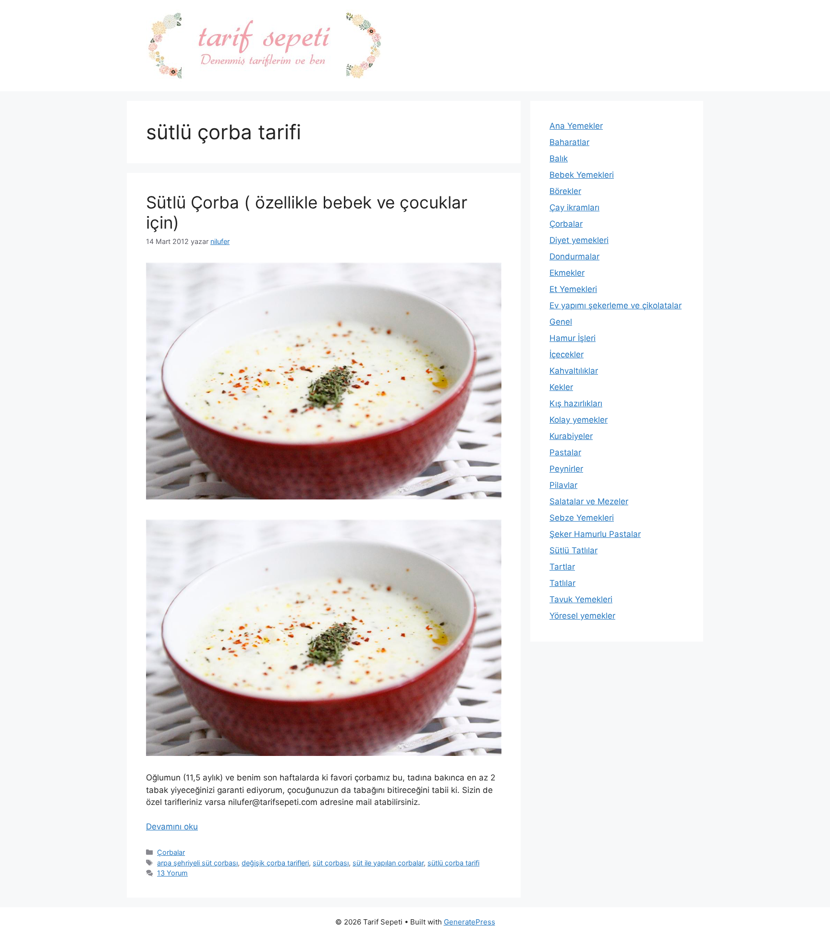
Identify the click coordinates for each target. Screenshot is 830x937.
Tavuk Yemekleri (580, 599)
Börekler (565, 191)
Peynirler (566, 469)
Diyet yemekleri (579, 240)
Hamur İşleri (572, 338)
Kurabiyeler (571, 436)
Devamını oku (172, 826)
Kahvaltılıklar (573, 371)
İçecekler (566, 354)
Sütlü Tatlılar (573, 550)
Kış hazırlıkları (575, 403)
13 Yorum (172, 873)
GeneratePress (469, 921)
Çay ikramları (574, 207)
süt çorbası (331, 863)
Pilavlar (563, 485)
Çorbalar (171, 852)
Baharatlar (569, 142)
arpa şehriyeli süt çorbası (197, 863)
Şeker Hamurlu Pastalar (595, 534)
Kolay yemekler (578, 420)
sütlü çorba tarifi (453, 863)
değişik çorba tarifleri (275, 863)
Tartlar (562, 567)
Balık (558, 158)
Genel (560, 322)
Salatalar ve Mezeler (588, 501)
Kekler (561, 387)
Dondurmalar (574, 256)
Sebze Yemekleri (581, 518)
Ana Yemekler (576, 126)
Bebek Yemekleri (581, 175)
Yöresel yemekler (582, 616)
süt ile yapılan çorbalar (388, 863)
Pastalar (565, 452)
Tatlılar (562, 583)
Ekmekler (567, 273)
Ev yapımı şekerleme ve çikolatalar (615, 305)
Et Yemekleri (573, 289)
